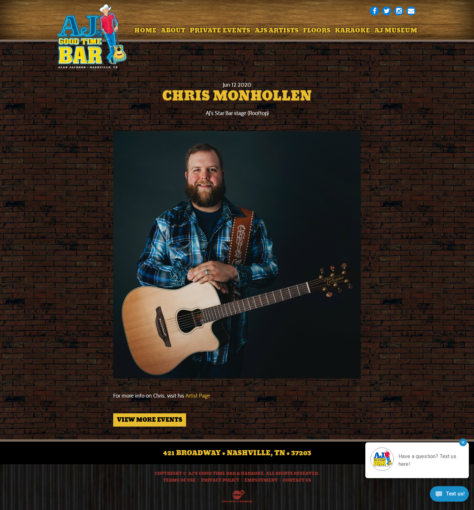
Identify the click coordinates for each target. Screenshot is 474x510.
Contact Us (297, 480)
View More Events (149, 419)
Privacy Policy (220, 480)
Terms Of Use (179, 480)
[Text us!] (449, 496)
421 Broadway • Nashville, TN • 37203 (237, 453)
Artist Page (197, 395)
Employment (261, 480)
